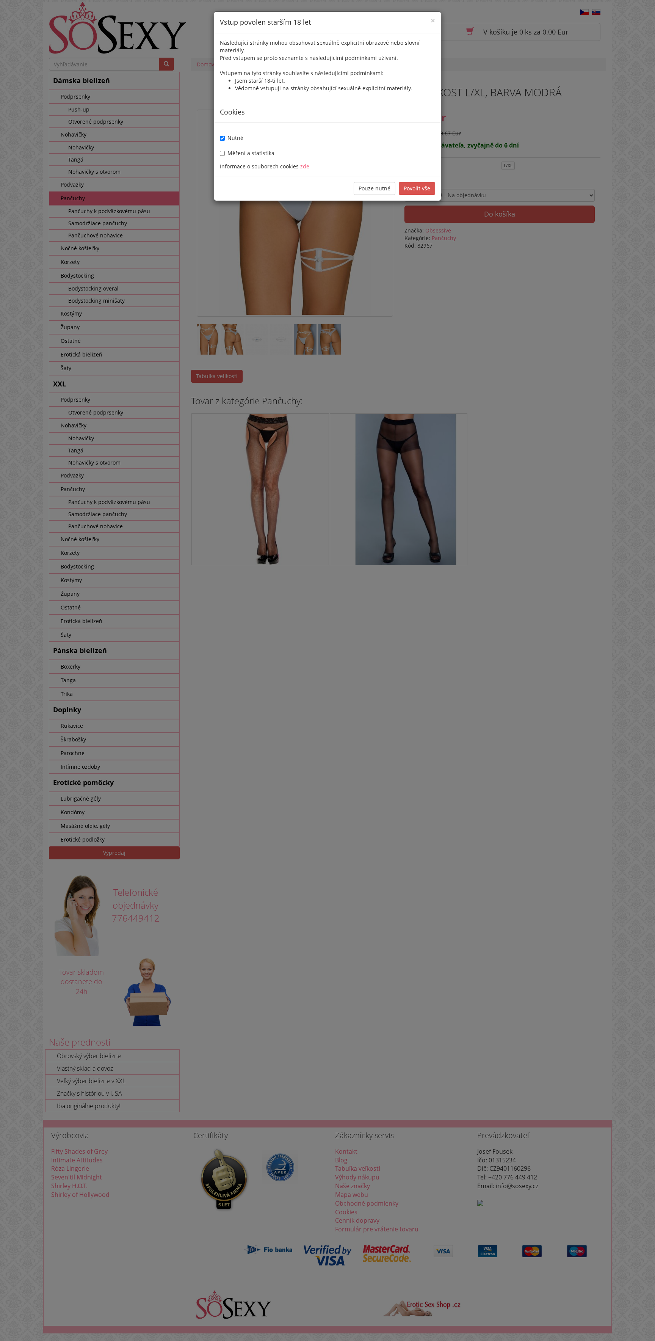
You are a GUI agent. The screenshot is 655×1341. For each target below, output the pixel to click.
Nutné (235, 137)
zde (304, 166)
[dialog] (327, 670)
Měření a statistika (250, 153)
